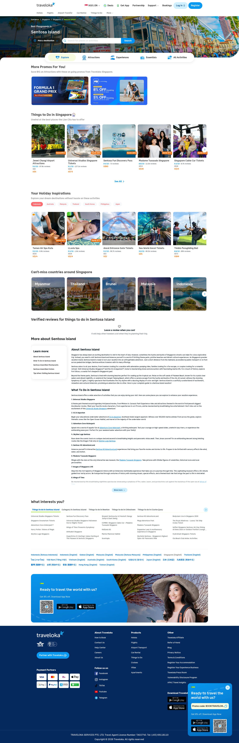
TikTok (102, 685)
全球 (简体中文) (54, 565)
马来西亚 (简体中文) (185, 560)
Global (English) (87, 555)
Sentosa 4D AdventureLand (106, 449)
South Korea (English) (116, 560)
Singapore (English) (173, 555)
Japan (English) (153, 560)
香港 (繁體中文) (69, 565)
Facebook (103, 673)
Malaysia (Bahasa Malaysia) (128, 555)
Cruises (134, 662)
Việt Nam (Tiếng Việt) (57, 560)
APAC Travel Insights (176, 682)
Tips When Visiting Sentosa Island (46, 373)
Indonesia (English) (68, 555)
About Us (99, 657)
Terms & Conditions (176, 657)
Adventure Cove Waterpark (110, 428)
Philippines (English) (152, 555)
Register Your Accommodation (181, 662)
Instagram (103, 679)
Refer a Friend (173, 642)
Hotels (134, 637)
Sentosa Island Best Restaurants (45, 365)
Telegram (103, 698)
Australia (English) (95, 560)
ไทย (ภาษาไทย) (37, 560)
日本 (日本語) (169, 560)
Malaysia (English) (104, 555)
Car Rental (135, 652)
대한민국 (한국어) (136, 560)
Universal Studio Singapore (96, 409)
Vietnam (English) (77, 560)
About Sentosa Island (41, 357)
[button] (180, 5)
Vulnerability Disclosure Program (182, 677)
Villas (133, 667)
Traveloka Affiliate (175, 637)
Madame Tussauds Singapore (130, 460)
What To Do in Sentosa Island (44, 361)
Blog (169, 647)
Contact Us (100, 642)
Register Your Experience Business (182, 667)
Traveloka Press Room (177, 672)
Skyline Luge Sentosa (107, 441)
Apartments (136, 672)
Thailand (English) (192, 555)
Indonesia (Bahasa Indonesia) (44, 555)
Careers (98, 652)
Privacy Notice (174, 652)
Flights (134, 642)
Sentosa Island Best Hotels (43, 369)
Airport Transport (139, 647)
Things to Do (136, 657)
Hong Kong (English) (88, 565)
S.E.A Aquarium (115, 417)
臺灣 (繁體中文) (38, 565)
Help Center (100, 647)
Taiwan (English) (107, 565)
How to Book (100, 637)
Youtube (103, 692)
